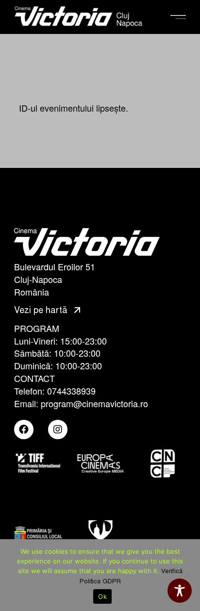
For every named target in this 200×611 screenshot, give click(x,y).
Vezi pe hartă (42, 310)
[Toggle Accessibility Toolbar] (180, 591)
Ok (102, 596)
